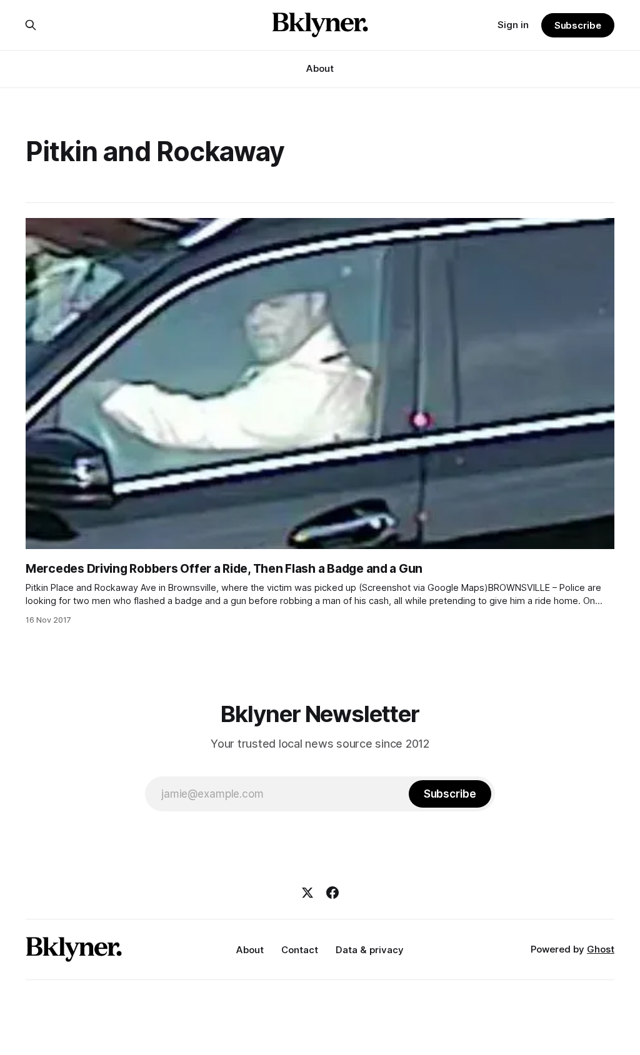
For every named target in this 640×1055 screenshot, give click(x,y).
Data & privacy (370, 950)
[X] (307, 892)
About (320, 68)
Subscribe (577, 25)
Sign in (513, 25)
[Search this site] (30, 25)
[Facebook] (332, 892)
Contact (299, 950)
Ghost (600, 949)
